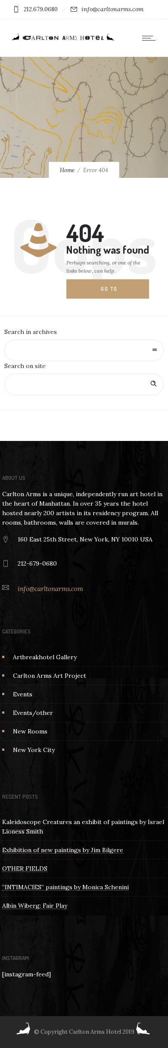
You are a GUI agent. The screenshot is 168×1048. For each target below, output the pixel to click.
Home (67, 170)
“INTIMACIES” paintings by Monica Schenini (65, 887)
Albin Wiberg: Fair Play (34, 906)
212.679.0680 (41, 9)
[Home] (62, 40)
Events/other (33, 713)
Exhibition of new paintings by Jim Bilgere (62, 850)
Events (22, 694)
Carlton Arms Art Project (49, 676)
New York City (34, 750)
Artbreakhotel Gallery (45, 657)
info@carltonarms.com (112, 9)
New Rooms (30, 731)
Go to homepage (116, 292)
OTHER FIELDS (24, 868)
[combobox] (84, 350)
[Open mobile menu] (150, 38)
